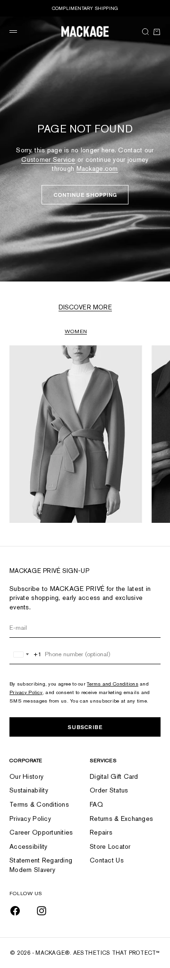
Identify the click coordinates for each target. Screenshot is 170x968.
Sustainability (28, 790)
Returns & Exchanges (121, 818)
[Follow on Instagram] (41, 910)
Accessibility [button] (28, 846)
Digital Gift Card (114, 776)
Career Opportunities (41, 832)
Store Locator (110, 846)
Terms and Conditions (112, 683)
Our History (26, 776)
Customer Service (48, 159)
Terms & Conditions (39, 804)
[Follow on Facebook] (15, 910)
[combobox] (26, 654)
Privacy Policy (25, 692)
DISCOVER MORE (85, 307)
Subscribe (85, 726)
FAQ (96, 804)
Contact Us (107, 860)
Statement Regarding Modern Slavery (40, 865)
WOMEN (76, 331)
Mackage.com (97, 168)
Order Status (109, 790)
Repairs (101, 832)
